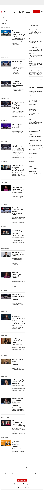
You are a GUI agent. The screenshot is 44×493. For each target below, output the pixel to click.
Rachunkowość (32, 156)
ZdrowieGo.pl (27, 473)
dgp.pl (23, 8)
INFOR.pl (11, 473)
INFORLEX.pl (16, 473)
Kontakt (2, 467)
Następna (20, 460)
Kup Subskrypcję (36, 12)
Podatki (30, 61)
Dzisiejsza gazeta (5, 12)
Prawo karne (31, 53)
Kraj (30, 69)
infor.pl (38, 8)
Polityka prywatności (26, 467)
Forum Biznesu (39, 473)
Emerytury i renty (32, 171)
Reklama (10, 467)
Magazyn (30, 78)
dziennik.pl (28, 8)
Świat (30, 107)
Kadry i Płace (31, 161)
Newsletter (31, 473)
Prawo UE (31, 98)
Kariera (20, 467)
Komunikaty (15, 467)
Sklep (42, 8)
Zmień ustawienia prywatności (37, 467)
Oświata (30, 134)
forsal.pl (33, 8)
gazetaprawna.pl (21, 473)
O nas (6, 467)
